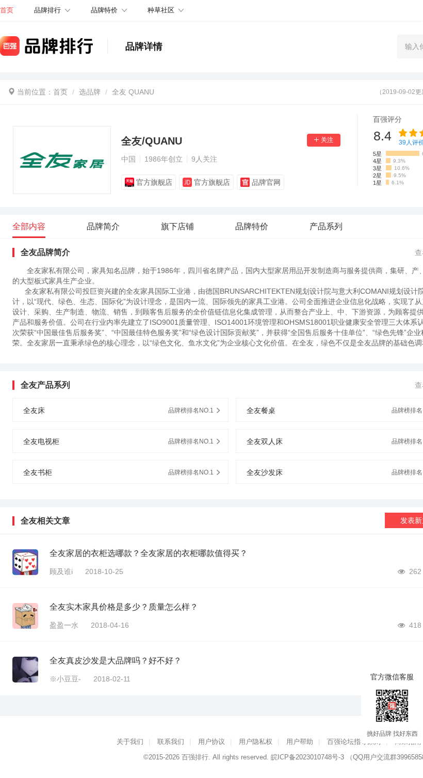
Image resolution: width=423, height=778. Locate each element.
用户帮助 (299, 741)
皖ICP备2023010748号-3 (307, 757)
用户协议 (211, 741)
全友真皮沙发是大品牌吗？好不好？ (116, 660)
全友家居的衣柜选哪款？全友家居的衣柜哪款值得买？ (149, 553)
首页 (60, 92)
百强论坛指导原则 (354, 741)
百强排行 (195, 757)
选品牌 (90, 92)
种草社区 (161, 10)
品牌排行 (47, 10)
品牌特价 (104, 10)
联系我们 (170, 741)
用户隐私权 (255, 741)
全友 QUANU (133, 92)
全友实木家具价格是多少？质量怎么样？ (124, 606)
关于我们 (130, 741)
